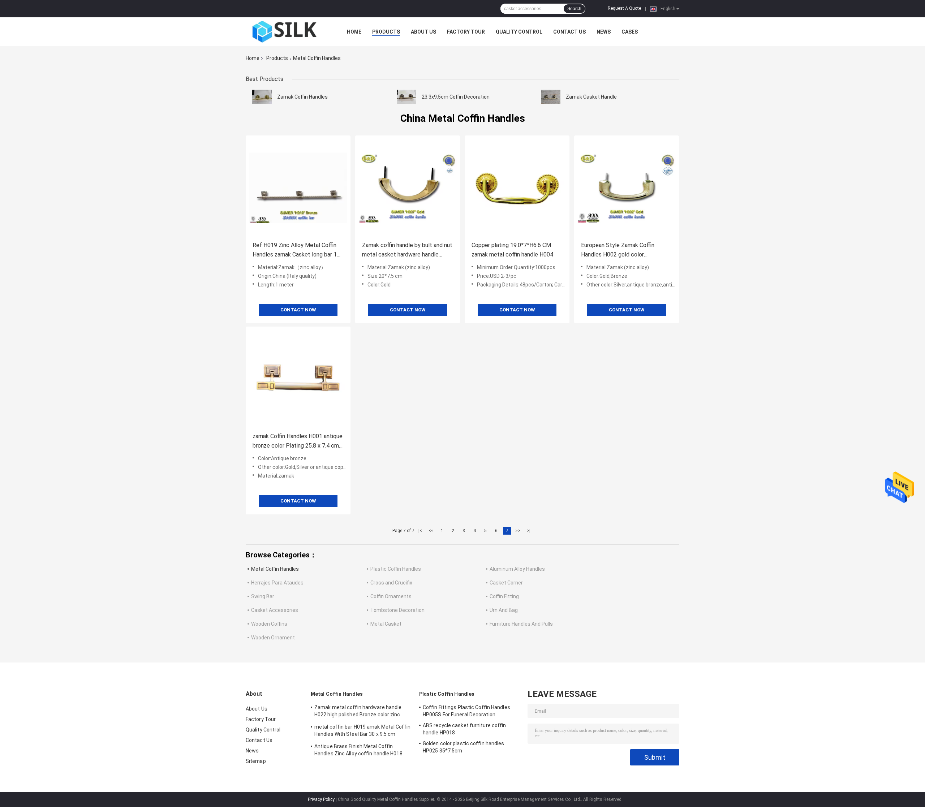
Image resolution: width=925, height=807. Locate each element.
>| (528, 530)
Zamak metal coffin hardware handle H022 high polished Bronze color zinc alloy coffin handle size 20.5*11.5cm (357, 712)
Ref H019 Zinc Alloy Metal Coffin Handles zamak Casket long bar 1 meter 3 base (295, 250)
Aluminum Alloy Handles (517, 569)
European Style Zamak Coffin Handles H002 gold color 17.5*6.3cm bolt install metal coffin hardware (626, 250)
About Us (423, 32)
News (604, 32)
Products (386, 32)
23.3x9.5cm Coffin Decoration (456, 97)
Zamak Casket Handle (591, 97)
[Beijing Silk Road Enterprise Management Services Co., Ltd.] (285, 32)
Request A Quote (624, 8)
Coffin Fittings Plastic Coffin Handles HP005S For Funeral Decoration (466, 710)
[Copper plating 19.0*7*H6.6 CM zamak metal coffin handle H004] (517, 188)
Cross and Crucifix (391, 583)
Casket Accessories (274, 610)
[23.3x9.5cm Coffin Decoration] (406, 96)
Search (574, 8)
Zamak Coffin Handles (302, 97)
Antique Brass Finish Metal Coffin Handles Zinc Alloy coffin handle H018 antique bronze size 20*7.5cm (358, 751)
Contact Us (569, 32)
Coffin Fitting (504, 596)
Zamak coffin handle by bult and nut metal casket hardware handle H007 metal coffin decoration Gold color (407, 250)
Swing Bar (262, 596)
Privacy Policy (321, 799)
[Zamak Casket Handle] (550, 96)
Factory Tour (466, 32)
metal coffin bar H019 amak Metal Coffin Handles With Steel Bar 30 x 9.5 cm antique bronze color (362, 731)
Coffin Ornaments (391, 596)
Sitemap (256, 761)
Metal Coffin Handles (275, 569)
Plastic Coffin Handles (395, 569)
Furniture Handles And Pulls (521, 624)
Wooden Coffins (269, 624)
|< (420, 530)
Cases (629, 32)
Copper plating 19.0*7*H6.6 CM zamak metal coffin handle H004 (512, 250)
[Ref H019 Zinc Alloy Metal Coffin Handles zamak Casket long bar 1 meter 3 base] (298, 188)
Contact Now (298, 309)
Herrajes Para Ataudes (277, 583)
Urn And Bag (504, 610)
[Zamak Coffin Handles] (262, 96)
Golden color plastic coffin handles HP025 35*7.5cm (463, 747)
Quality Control (519, 32)
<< (431, 530)
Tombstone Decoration (397, 610)
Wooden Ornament (273, 637)
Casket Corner (506, 583)
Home (354, 32)
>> (517, 530)
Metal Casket (385, 624)
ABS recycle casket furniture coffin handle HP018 (464, 728)
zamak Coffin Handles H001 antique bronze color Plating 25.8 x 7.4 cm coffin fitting (298, 441)
